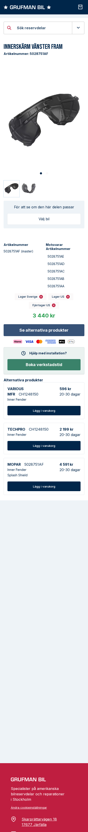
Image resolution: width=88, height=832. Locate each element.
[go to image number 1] (41, 173)
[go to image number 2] (47, 173)
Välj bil (44, 219)
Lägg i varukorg (44, 410)
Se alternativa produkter (44, 330)
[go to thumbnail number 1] (11, 188)
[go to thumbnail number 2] (29, 188)
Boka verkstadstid (44, 364)
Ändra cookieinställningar (29, 807)
